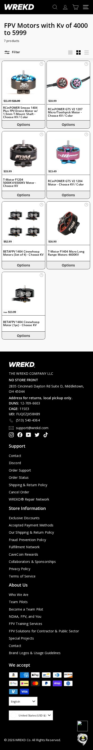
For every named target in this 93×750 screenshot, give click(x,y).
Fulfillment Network (24, 547)
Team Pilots (18, 602)
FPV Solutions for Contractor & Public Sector (44, 631)
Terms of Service (22, 576)
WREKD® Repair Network (29, 499)
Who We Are (18, 594)
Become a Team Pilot (26, 609)
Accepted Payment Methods (31, 525)
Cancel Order (19, 492)
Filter (15, 52)
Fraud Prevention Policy (27, 539)
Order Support (20, 470)
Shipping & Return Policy (28, 485)
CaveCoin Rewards (23, 554)
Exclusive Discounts (24, 518)
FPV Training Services (25, 623)
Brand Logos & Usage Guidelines (35, 653)
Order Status (19, 477)
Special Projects (21, 638)
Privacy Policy (19, 568)
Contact (15, 455)
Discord (15, 463)
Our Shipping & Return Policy (31, 532)
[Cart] (75, 7)
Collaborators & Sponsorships (32, 561)
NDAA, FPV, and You (25, 616)
